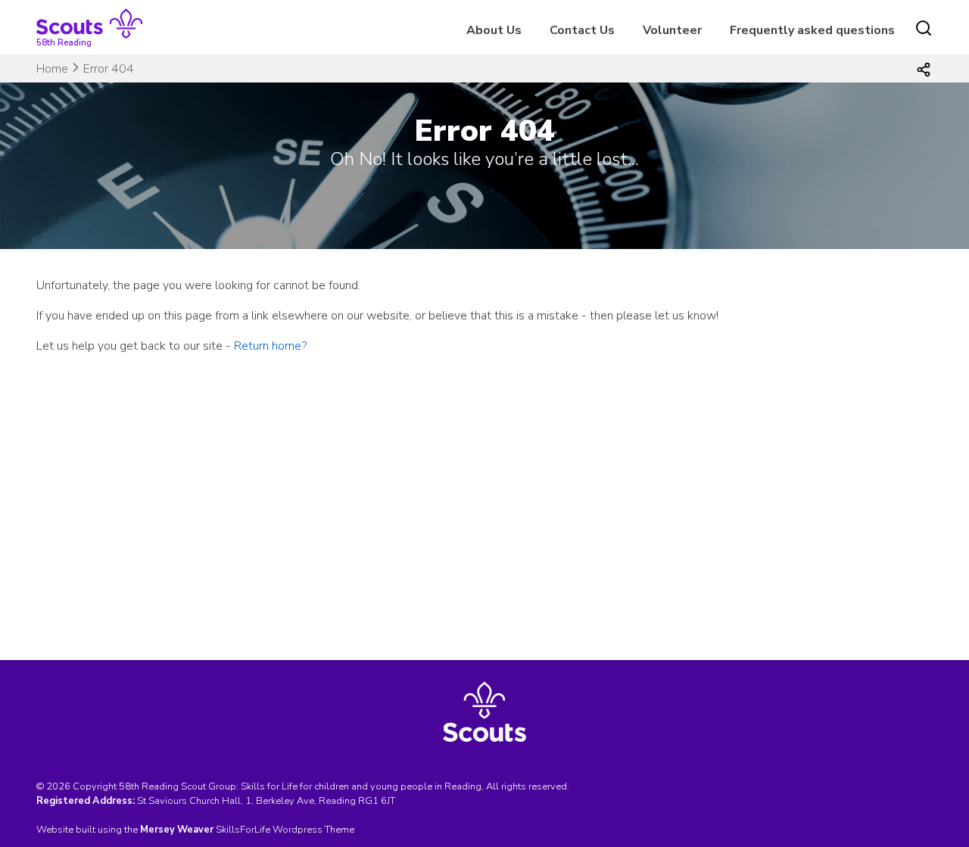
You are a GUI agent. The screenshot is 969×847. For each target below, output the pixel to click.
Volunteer (672, 30)
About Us (494, 30)
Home (52, 69)
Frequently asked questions (812, 30)
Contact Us (582, 30)
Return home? (270, 346)
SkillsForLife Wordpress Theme (285, 829)
